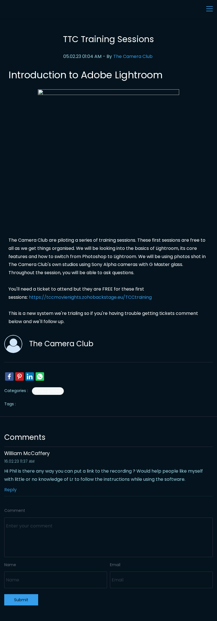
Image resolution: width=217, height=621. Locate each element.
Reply (10, 489)
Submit (21, 600)
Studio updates (47, 391)
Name (10, 565)
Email (115, 565)
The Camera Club (133, 56)
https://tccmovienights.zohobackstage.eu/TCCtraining (90, 297)
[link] (108, 93)
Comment (14, 510)
